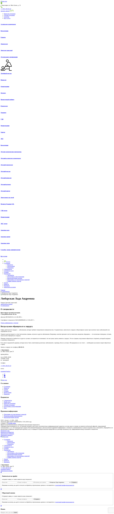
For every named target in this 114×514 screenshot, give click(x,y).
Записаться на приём (7, 471)
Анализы (6, 16)
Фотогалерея (7, 392)
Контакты (7, 462)
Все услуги (7, 18)
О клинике (7, 386)
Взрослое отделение (9, 13)
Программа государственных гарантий (15, 414)
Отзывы (6, 391)
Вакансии (7, 394)
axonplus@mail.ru (5, 371)
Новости (6, 388)
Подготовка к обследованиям (12, 406)
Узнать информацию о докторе (9, 323)
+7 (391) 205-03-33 (6, 9)
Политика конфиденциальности (13, 416)
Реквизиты (10, 444)
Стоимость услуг (9, 447)
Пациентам (7, 450)
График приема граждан (14, 457)
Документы (10, 451)
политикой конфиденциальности (64, 485)
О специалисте (5, 305)
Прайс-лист (7, 402)
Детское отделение (9, 15)
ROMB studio (12, 423)
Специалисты (8, 400)
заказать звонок (5, 11)
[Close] (1, 472)
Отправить (74, 482)
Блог (5, 408)
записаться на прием (10, 287)
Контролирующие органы (11, 417)
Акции (6, 389)
